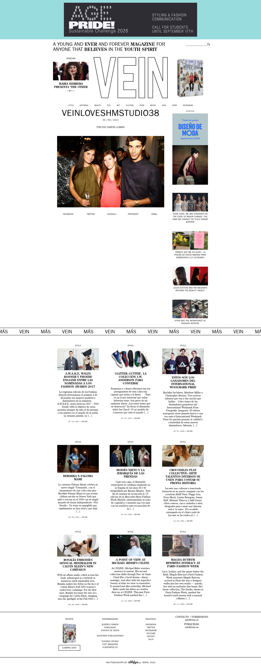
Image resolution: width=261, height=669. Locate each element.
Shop (174, 106)
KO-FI (150, 640)
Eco (109, 106)
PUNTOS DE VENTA (110, 631)
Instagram (188, 106)
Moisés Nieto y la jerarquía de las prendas (130, 473)
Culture (130, 106)
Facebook (151, 625)
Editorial (84, 106)
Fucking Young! (110, 642)
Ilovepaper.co (110, 647)
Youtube (150, 634)
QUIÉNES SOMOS (110, 625)
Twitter (151, 628)
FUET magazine (110, 644)
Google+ (5, 667)
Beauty (97, 106)
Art (118, 106)
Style (71, 106)
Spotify (151, 637)
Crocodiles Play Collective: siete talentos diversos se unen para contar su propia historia (183, 477)
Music (153, 106)
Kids (164, 106)
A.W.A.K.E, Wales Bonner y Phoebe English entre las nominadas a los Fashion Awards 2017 (78, 380)
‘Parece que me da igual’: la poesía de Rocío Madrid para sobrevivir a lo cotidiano (190, 255)
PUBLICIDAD (110, 628)
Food (142, 106)
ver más (85, 421)
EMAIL (154, 214)
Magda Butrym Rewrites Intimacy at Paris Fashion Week (183, 563)
